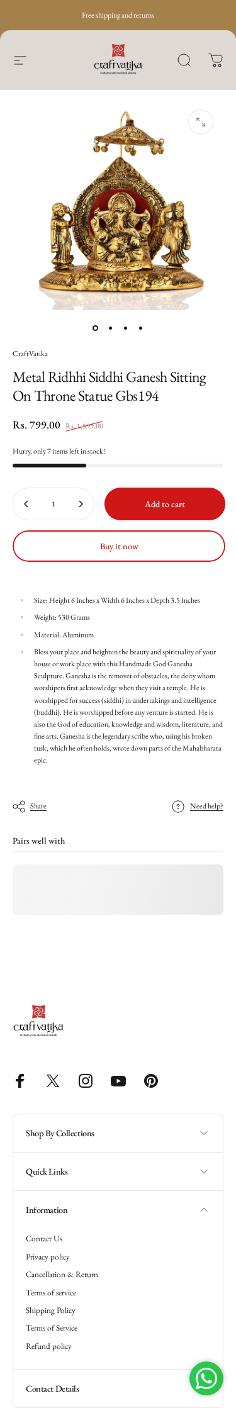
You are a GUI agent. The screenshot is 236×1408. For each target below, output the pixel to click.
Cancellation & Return (62, 1275)
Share (38, 806)
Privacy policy (48, 1257)
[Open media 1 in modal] (200, 122)
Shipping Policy (51, 1310)
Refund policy (49, 1346)
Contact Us (44, 1239)
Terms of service (51, 1293)
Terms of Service (51, 1328)
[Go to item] (95, 327)
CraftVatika (30, 354)
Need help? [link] (206, 806)
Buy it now (119, 546)
